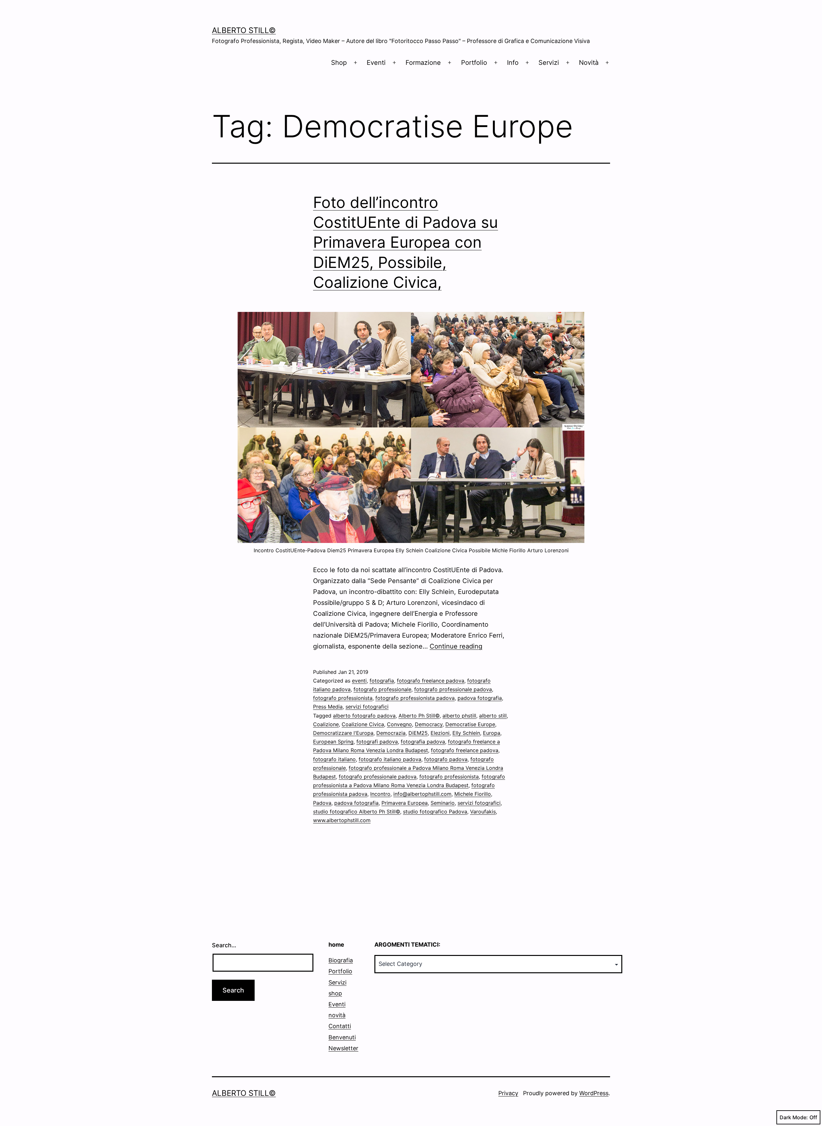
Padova (322, 803)
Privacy (508, 1093)
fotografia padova (423, 741)
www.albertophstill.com (342, 820)
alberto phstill (459, 715)
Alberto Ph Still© (419, 715)
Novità (589, 62)
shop (335, 993)
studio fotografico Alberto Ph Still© (356, 811)
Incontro (380, 794)
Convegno (399, 724)
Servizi (548, 62)
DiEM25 (418, 733)
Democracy (428, 724)
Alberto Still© (244, 30)
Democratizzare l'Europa (343, 733)
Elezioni (440, 733)
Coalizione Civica (363, 724)
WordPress (593, 1093)
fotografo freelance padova (430, 680)
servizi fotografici (367, 706)
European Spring (333, 741)
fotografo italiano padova (390, 759)
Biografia (340, 960)
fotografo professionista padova (415, 698)
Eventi (376, 62)
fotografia (382, 680)
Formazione (423, 62)
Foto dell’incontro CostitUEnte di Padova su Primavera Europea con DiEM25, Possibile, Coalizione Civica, (405, 242)
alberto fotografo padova (364, 715)
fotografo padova (446, 759)
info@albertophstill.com (422, 794)
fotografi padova (377, 741)
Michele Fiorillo (472, 794)
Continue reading (456, 646)
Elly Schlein (466, 733)
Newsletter (343, 1048)
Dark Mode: (794, 1117)
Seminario (443, 803)
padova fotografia (480, 698)
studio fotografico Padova (435, 811)
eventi (359, 680)
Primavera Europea (404, 803)
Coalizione (326, 724)
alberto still (493, 715)
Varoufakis (483, 811)
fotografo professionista (342, 698)
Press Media (328, 706)
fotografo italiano (334, 759)
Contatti (339, 1026)
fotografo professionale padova (453, 689)
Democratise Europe (470, 724)
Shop (339, 62)
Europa (491, 733)
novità (336, 1015)
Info (513, 62)
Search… (224, 945)
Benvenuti (342, 1037)
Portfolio (474, 62)
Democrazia (391, 733)
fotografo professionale (382, 689)
